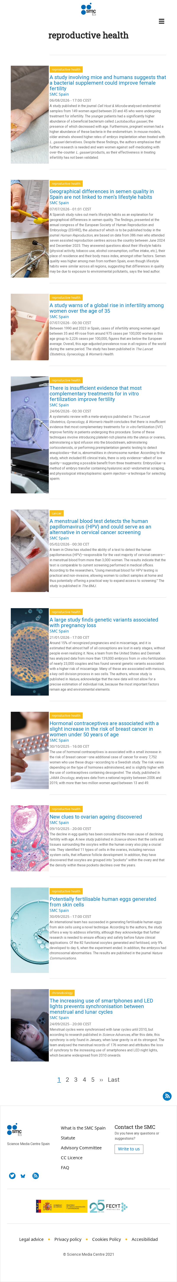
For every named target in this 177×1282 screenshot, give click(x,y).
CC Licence (71, 1158)
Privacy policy (67, 1239)
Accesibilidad (145, 1239)
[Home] (88, 9)
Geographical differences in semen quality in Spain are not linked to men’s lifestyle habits (102, 194)
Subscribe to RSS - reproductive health (167, 1095)
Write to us (129, 1149)
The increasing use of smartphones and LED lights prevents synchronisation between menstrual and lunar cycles (101, 1006)
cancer (57, 513)
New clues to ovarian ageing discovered (96, 817)
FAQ (65, 1167)
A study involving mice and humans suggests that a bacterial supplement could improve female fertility (108, 83)
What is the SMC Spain (83, 1128)
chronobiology (62, 993)
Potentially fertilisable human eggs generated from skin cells (103, 902)
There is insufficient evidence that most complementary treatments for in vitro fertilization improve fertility (96, 393)
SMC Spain (59, 94)
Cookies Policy (106, 1239)
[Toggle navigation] (162, 21)
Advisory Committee (81, 1148)
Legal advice (31, 1239)
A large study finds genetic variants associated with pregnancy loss (104, 622)
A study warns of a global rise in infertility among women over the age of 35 (107, 308)
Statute (68, 1138)
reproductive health (66, 69)
